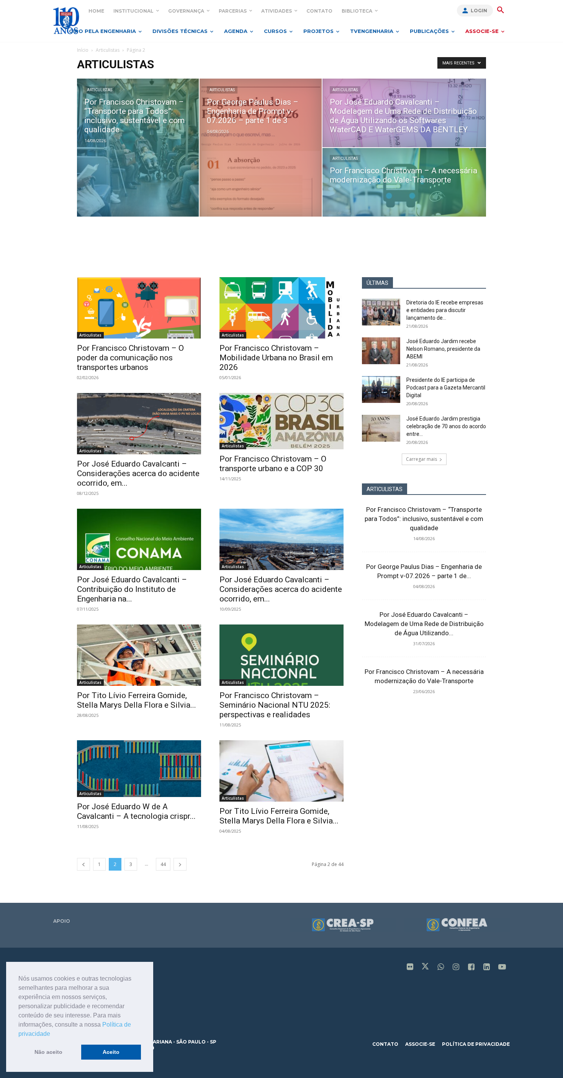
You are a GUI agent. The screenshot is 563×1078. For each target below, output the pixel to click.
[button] (53, 1034)
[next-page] (180, 864)
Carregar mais (421, 459)
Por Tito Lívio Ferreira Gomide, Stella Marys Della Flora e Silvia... (136, 700)
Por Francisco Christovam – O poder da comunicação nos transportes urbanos (130, 357)
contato (385, 1044)
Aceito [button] (111, 1052)
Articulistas (107, 50)
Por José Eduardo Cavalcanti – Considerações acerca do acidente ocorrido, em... (138, 473)
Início (82, 50)
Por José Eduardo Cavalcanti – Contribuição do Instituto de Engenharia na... (132, 589)
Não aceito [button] (48, 1052)
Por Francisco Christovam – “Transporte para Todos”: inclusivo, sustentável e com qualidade (424, 519)
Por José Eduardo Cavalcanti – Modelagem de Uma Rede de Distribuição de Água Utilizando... (424, 624)
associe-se (420, 1044)
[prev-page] (83, 864)
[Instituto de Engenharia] (66, 20)
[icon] (410, 967)
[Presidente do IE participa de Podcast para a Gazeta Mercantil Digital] (381, 389)
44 (163, 864)
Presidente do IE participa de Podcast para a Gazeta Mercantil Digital (445, 387)
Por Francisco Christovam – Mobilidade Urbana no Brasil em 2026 (276, 357)
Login (479, 10)
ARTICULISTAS (385, 489)
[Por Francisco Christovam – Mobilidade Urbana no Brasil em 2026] (281, 308)
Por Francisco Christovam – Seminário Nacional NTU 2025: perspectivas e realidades (274, 705)
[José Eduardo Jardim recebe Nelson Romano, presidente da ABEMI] (381, 350)
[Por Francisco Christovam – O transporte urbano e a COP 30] (281, 421)
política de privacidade (476, 1044)
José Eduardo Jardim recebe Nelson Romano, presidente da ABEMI (443, 349)
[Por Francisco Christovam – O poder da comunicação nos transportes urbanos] (139, 308)
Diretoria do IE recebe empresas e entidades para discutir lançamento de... (444, 310)
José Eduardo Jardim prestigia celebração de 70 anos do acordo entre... (446, 426)
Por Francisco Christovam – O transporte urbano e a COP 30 (272, 463)
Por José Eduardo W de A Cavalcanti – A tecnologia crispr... (136, 811)
